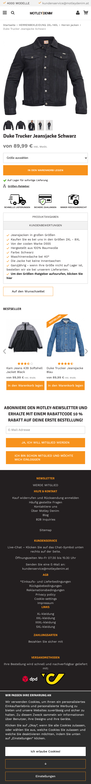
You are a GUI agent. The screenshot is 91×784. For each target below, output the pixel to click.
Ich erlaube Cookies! (45, 751)
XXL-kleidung (45, 618)
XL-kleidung (45, 613)
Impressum (45, 603)
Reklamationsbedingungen (45, 590)
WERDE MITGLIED (45, 485)
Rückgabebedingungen (45, 585)
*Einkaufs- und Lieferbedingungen (45, 581)
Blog (45, 515)
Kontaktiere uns (45, 506)
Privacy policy (45, 594)
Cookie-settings (45, 598)
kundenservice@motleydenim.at (65, 3)
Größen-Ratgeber (18, 186)
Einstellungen (45, 776)
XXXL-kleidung (45, 622)
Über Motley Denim (45, 510)
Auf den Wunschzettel (28, 291)
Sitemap (46, 530)
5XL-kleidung (45, 626)
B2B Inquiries (45, 519)
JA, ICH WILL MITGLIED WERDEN (45, 442)
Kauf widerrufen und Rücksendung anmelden (45, 497)
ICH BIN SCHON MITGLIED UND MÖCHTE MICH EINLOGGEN (44, 457)
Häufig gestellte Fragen (45, 502)
